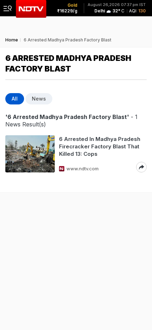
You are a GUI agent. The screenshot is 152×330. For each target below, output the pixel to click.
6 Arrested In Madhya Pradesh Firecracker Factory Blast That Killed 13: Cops (99, 146)
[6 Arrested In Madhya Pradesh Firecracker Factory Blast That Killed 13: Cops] (30, 153)
